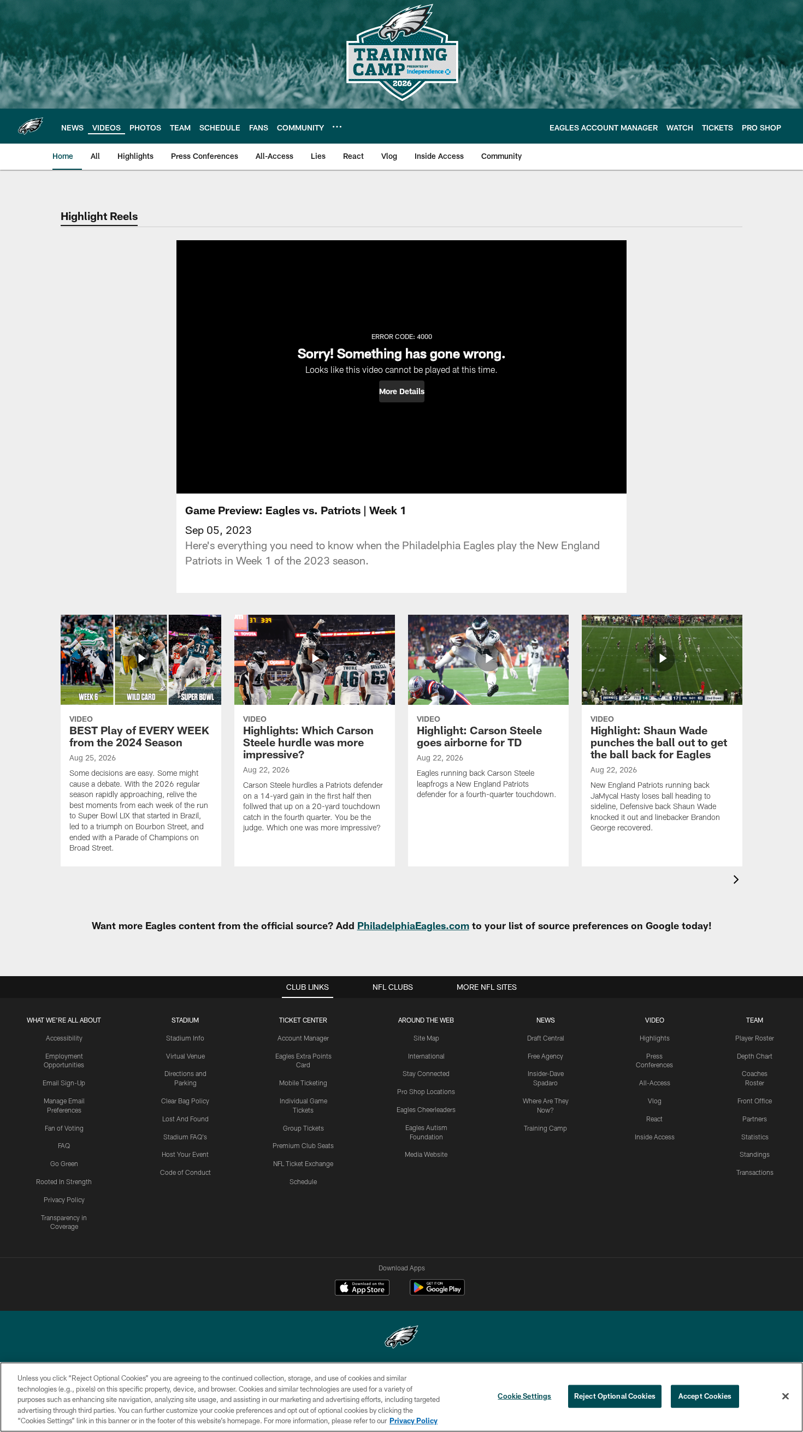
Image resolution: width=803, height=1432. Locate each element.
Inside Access (655, 1136)
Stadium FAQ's (185, 1136)
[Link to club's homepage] (30, 126)
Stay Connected (426, 1073)
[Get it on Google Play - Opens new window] (437, 1293)
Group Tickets (303, 1128)
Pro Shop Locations (426, 1091)
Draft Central (545, 1038)
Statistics (755, 1136)
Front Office (754, 1100)
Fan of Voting (64, 1128)
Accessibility (64, 1038)
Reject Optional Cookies (615, 1396)
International (426, 1056)
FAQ (64, 1145)
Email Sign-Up (64, 1082)
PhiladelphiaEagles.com (413, 925)
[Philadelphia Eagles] (401, 1338)
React (654, 1118)
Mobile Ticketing (303, 1082)
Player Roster (754, 1038)
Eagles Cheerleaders (426, 1109)
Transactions (755, 1172)
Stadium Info (185, 1038)
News (545, 1020)
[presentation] (738, 881)
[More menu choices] (337, 126)
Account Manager (303, 1038)
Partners (754, 1118)
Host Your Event (185, 1154)
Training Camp (545, 1128)
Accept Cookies (704, 1396)
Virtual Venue (185, 1056)
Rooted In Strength (64, 1181)
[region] (401, 1397)
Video (654, 1020)
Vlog (655, 1100)
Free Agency (545, 1056)
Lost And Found (185, 1118)
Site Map (426, 1038)
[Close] (786, 1397)
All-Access (654, 1082)
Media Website (426, 1154)
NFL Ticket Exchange (303, 1163)
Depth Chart (754, 1056)
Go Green (64, 1163)
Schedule (303, 1181)
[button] (401, 391)
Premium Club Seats (303, 1145)
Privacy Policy (64, 1199)
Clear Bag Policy (185, 1100)
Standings (755, 1154)
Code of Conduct (185, 1172)
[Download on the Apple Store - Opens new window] (362, 1289)
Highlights (655, 1038)
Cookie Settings (524, 1396)
